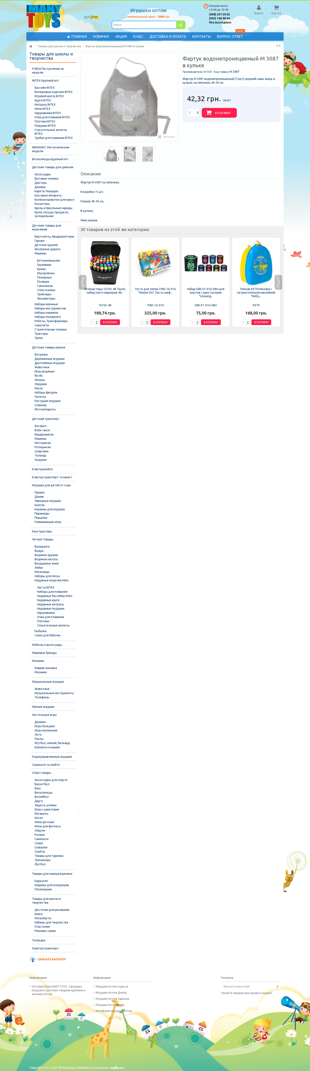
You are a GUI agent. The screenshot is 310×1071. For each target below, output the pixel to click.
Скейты (40, 851)
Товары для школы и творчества (46, 900)
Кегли (39, 818)
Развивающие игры (48, 522)
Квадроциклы (44, 434)
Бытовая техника (46, 178)
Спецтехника (46, 290)
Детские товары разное (48, 347)
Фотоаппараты (45, 409)
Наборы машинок (46, 312)
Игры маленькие (46, 730)
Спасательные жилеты (53, 625)
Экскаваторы (46, 298)
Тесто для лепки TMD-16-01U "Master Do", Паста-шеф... (155, 290)
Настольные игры (44, 714)
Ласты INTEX (45, 587)
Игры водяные (45, 371)
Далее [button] (176, 97)
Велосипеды (44, 792)
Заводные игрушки (48, 501)
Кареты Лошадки (46, 191)
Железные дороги (47, 249)
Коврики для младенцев (52, 885)
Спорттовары (41, 772)
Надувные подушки (50, 608)
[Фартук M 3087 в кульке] (111, 154)
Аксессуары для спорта (51, 780)
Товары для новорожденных (52, 873)
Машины (40, 253)
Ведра (39, 550)
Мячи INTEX (42, 108)
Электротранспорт (45, 948)
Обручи (40, 830)
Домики (40, 187)
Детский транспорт (45, 419)
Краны (41, 269)
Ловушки (41, 384)
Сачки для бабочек (48, 635)
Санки (39, 843)
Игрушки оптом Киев (110, 1004)
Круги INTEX (43, 100)
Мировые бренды (44, 652)
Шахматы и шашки (47, 747)
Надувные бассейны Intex (54, 596)
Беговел (40, 426)
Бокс (38, 788)
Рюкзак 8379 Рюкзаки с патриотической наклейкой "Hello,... (256, 292)
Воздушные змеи (47, 563)
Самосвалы (45, 286)
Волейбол (42, 796)
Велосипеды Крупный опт (50, 159)
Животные (42, 367)
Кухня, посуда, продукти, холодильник (52, 214)
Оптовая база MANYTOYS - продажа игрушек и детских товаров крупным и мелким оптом (58, 990)
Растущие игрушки (48, 401)
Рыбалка (40, 631)
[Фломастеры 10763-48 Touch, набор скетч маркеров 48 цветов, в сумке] (105, 262)
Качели (39, 505)
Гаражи (39, 240)
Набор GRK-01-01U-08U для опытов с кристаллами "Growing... (205, 292)
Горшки (39, 492)
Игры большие (45, 726)
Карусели (41, 881)
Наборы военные (46, 304)
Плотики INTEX (45, 121)
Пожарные (44, 277)
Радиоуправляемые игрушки (52, 756)
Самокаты (42, 839)
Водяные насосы (46, 559)
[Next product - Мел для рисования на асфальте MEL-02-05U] (279, 45)
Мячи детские (44, 822)
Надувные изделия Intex (52, 580)
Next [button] (278, 282)
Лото (38, 734)
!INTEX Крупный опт (45, 80)
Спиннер (41, 405)
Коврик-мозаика (46, 668)
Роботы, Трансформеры (51, 321)
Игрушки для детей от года (51, 485)
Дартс (39, 801)
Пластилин (42, 926)
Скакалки (41, 847)
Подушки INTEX (45, 125)
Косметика (42, 204)
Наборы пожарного (48, 316)
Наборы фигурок (46, 392)
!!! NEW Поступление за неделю (48, 70)
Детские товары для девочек (53, 167)
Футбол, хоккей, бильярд (52, 743)
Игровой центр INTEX (49, 96)
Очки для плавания (50, 617)
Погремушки (43, 889)
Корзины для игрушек (50, 509)
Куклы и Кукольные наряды (53, 208)
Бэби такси (42, 430)
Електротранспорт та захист (52, 477)
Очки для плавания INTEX (52, 117)
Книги (39, 914)
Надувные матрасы (50, 604)
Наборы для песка (47, 576)
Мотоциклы (43, 443)
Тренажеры (43, 860)
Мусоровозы (46, 273)
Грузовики (44, 264)
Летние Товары (42, 539)
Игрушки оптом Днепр (111, 992)
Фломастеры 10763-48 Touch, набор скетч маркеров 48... (105, 290)
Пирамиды (42, 513)
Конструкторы (42, 531)
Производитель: (193, 71)
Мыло (39, 388)
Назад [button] (83, 97)
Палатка (40, 396)
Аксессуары (43, 174)
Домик (39, 496)
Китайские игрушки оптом (114, 1011)
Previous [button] (82, 282)
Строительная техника (51, 329)
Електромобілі (42, 469)
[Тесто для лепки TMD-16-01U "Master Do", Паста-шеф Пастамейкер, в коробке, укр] (155, 262)
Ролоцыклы (43, 447)
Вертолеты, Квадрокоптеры (54, 236)
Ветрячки (41, 354)
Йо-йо (39, 375)
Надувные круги (48, 600)
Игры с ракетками (47, 809)
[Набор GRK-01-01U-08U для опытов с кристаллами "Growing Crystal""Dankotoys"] (206, 262)
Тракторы (41, 333)
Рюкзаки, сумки (45, 931)
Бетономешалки (48, 260)
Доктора (41, 182)
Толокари (38, 940)
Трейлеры (44, 294)
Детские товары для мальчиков (46, 227)
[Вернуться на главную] (31, 46)
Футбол (40, 864)
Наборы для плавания (52, 591)
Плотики (43, 621)
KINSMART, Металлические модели (50, 149)
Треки (39, 338)
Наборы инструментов (50, 308)
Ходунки (41, 459)
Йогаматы (41, 813)
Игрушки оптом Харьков (112, 998)
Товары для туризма (49, 855)
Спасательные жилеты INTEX (51, 131)
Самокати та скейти (46, 764)
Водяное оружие (46, 555)
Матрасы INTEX (45, 104)
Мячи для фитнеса (48, 826)
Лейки (39, 567)
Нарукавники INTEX (48, 113)
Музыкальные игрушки (48, 681)
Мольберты (43, 918)
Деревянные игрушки (50, 358)
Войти (259, 13)
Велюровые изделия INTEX (54, 92)
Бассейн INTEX (45, 87)
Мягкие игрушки (43, 706)
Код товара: (221, 71)
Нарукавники (46, 612)
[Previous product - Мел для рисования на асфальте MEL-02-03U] (277, 45)
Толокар (40, 455)
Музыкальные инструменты (54, 693)
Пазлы (39, 738)
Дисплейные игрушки (50, 363)
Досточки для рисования (52, 909)
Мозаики (38, 660)
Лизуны (40, 380)
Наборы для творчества (51, 922)
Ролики (40, 834)
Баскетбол (42, 784)
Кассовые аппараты (48, 195)
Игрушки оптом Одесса (112, 986)
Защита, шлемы (46, 805)
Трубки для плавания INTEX (54, 138)
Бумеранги (42, 546)
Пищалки (41, 517)
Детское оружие (46, 245)
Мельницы (42, 572)
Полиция (43, 281)
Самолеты (42, 325)
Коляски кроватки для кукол (54, 199)
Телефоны (42, 697)
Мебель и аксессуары (47, 644)
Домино (40, 722)
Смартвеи (42, 451)
